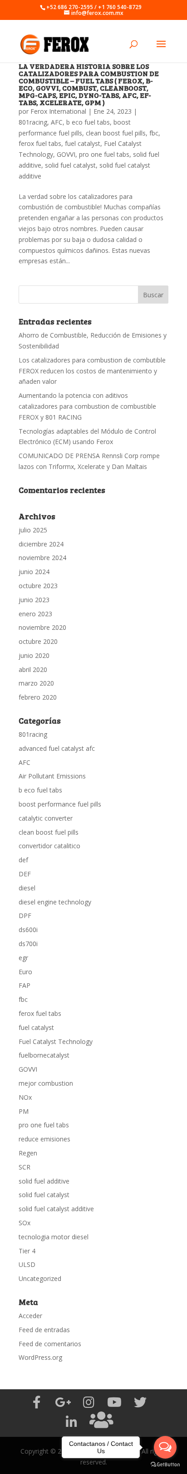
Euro (25, 971)
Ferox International (58, 111)
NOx (25, 1097)
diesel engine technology (55, 902)
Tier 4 (27, 1251)
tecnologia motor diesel (54, 1236)
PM (24, 1111)
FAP (24, 985)
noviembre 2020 (42, 627)
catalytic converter (46, 818)
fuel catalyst (82, 143)
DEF (25, 874)
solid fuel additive (44, 1181)
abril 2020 (33, 669)
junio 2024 (34, 571)
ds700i (28, 943)
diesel (27, 888)
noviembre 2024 (42, 557)
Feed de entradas (44, 1329)
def (23, 859)
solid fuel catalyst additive (56, 1208)
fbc (153, 133)
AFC (57, 122)
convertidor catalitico (49, 845)
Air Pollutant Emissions (52, 776)
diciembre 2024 (41, 544)
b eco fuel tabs (88, 122)
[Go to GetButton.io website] (165, 1465)
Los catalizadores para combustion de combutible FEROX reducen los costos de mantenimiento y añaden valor (92, 371)
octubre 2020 (38, 641)
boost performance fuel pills (60, 804)
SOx (24, 1222)
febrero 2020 (38, 697)
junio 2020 (34, 655)
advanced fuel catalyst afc (57, 748)
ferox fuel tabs (40, 143)
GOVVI (66, 154)
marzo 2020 (36, 683)
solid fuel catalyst (70, 165)
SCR (24, 1167)
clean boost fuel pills (116, 133)
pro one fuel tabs (104, 154)
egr (23, 957)
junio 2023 (34, 599)
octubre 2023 (38, 585)
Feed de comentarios (50, 1343)
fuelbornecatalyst (44, 1055)
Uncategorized (40, 1278)
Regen (28, 1153)
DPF (25, 915)
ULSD (27, 1264)
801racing (33, 122)
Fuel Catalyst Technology (56, 1041)
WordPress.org (40, 1357)
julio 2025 (33, 530)
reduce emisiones (44, 1139)
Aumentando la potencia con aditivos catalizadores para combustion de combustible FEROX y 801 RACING (87, 406)
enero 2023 (35, 613)
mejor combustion (46, 1083)
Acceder (30, 1315)
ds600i (28, 929)
